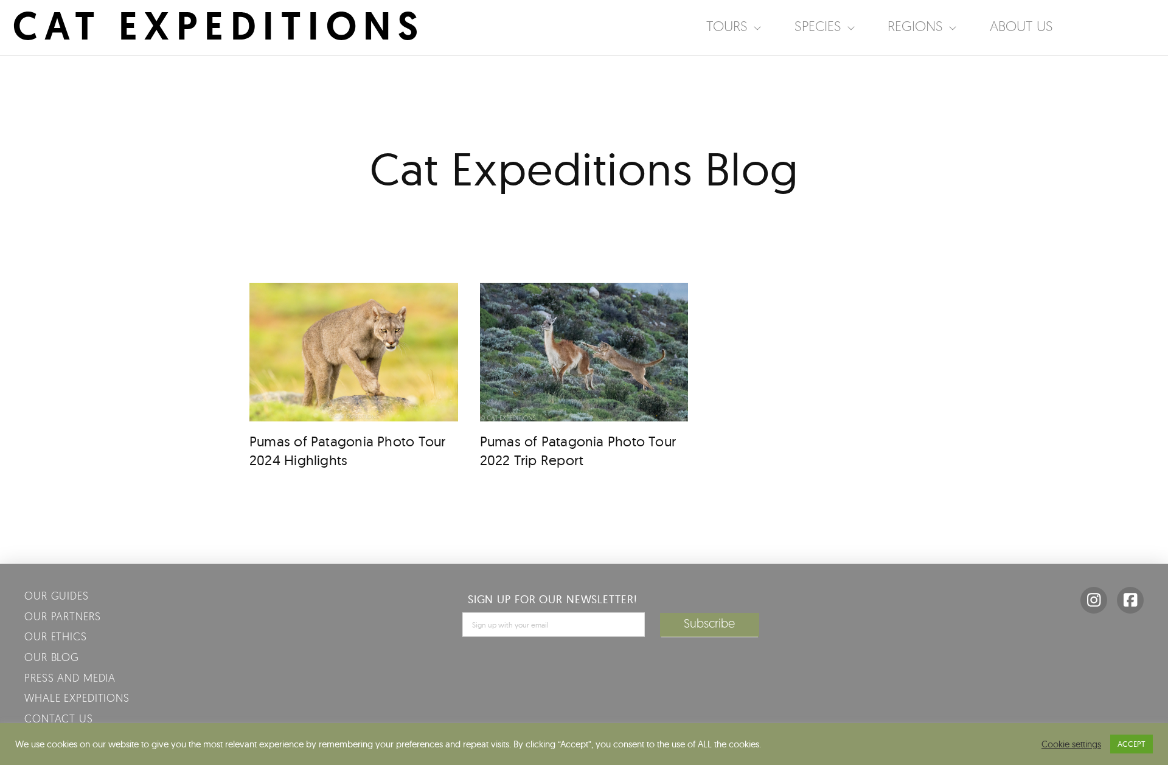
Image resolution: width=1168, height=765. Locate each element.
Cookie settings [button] (1071, 744)
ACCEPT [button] (1131, 744)
